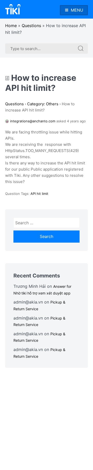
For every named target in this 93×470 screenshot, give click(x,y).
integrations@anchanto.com (32, 121)
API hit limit (39, 194)
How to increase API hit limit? (40, 83)
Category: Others (42, 103)
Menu (77, 10)
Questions (31, 25)
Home (11, 25)
